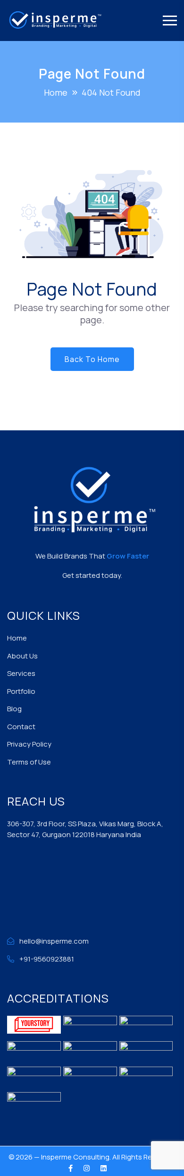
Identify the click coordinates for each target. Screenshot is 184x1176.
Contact (21, 727)
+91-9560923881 (46, 959)
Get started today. (92, 575)
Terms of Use (29, 762)
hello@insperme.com (54, 941)
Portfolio (21, 691)
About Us (22, 656)
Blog (14, 709)
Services (21, 673)
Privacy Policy (29, 744)
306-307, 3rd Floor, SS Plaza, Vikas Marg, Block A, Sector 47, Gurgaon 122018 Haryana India (85, 829)
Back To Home (92, 359)
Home (17, 638)
